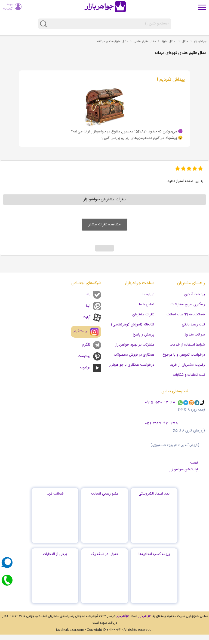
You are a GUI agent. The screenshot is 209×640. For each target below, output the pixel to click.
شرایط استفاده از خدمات (187, 345)
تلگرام (86, 345)
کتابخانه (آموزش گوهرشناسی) (132, 325)
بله (88, 294)
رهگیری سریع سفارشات (188, 304)
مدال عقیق (168, 41)
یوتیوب (85, 368)
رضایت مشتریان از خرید (187, 365)
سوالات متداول (194, 335)
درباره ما (148, 294)
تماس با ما (146, 304)
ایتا (88, 306)
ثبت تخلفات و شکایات (189, 375)
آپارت (86, 317)
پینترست (84, 356)
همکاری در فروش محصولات (134, 355)
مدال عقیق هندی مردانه (112, 41)
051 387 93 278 (161, 424)
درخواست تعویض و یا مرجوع (183, 355)
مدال (185, 41)
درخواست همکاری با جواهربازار (131, 365)
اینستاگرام (80, 331)
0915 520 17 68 (160, 403)
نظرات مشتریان (143, 315)
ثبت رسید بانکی (193, 325)
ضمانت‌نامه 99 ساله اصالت (186, 315)
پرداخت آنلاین (194, 294)
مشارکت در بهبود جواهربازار (134, 345)
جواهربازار (200, 41)
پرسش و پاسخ (143, 335)
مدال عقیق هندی (145, 41)
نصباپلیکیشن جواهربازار (183, 466)
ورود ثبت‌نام (8, 6)
